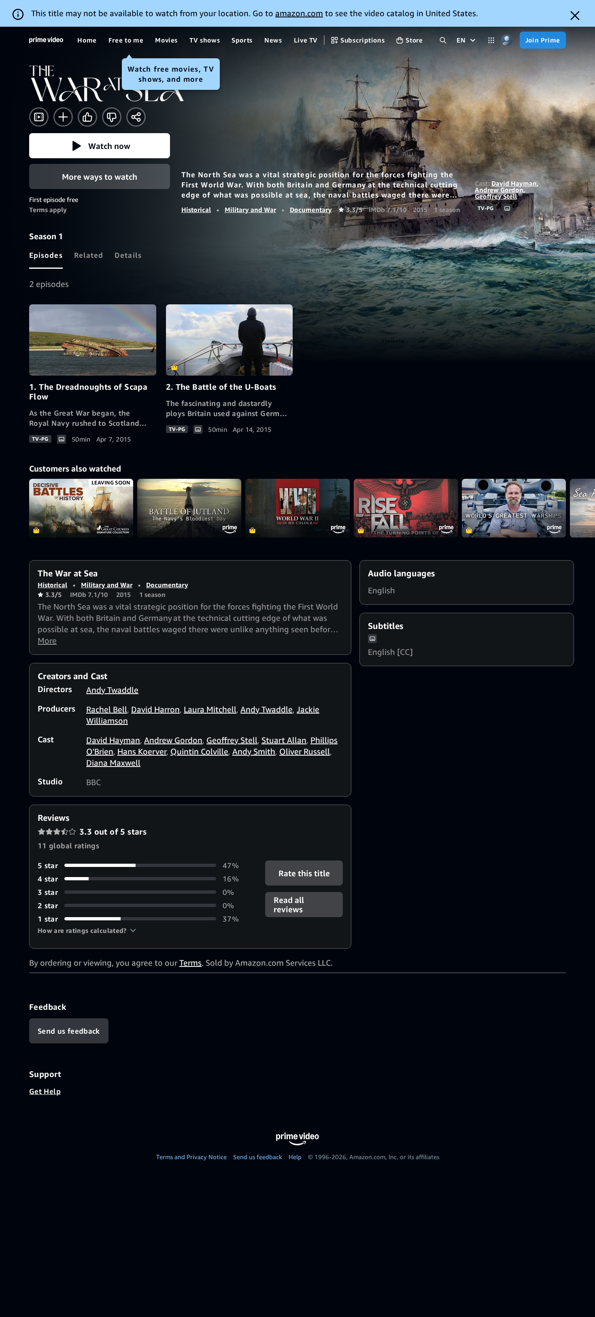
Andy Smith (253, 751)
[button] (99, 145)
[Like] (87, 117)
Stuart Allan (283, 740)
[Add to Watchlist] (63, 117)
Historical (196, 210)
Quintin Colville (199, 751)
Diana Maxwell (113, 762)
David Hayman (514, 183)
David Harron (155, 709)
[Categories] (491, 40)
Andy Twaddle (112, 690)
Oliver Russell (304, 751)
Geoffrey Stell (496, 196)
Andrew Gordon (499, 190)
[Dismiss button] (575, 15)
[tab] (46, 255)
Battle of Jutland (189, 508)
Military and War (250, 210)
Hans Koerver (141, 751)
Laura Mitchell (210, 709)
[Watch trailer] (39, 117)
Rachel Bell (106, 709)
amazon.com (299, 13)
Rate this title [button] (303, 872)
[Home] (46, 40)
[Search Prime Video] (443, 40)
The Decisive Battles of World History (81, 508)
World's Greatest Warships (514, 508)
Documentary (311, 210)
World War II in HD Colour (297, 508)
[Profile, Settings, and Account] (507, 40)
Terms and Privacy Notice (191, 1156)
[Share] (136, 117)
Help (295, 1156)
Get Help (45, 1091)
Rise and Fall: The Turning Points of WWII (406, 508)
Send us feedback (257, 1156)
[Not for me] (111, 117)
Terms (190, 962)
